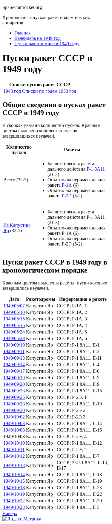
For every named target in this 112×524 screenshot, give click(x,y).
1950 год (67, 91)
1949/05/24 (14, 331)
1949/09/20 (14, 384)
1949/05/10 (14, 312)
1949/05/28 (14, 338)
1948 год (12, 91)
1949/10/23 (14, 507)
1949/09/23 (14, 390)
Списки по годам (39, 91)
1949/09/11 (13, 351)
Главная (22, 32)
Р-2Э (67, 195)
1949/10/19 (14, 494)
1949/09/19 (14, 377)
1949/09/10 (14, 344)
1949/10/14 (14, 474)
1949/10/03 (14, 423)
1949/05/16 (14, 325)
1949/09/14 (14, 364)
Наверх (9, 513)
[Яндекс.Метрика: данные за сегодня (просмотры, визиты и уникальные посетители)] (21, 519)
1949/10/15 (14, 481)
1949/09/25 (14, 397)
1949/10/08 (14, 429)
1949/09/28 (14, 403)
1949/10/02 (14, 416)
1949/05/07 (14, 305)
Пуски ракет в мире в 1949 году (46, 43)
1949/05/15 (14, 318)
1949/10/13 (14, 465)
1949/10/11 (13, 449)
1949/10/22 (14, 500)
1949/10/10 (14, 443)
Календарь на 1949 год (37, 38)
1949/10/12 (14, 456)
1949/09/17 (14, 371)
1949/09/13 (14, 358)
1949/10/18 (14, 487)
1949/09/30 (14, 410)
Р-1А (67, 185)
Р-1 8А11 (96, 168)
